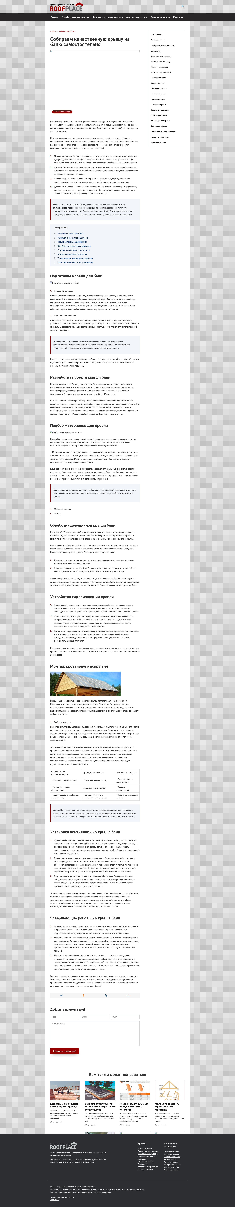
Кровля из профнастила (161, 72)
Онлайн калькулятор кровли (75, 17)
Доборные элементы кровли (163, 45)
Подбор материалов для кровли (72, 242)
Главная (54, 17)
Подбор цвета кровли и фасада (107, 17)
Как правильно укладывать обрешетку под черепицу (64, 1105)
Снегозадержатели (160, 17)
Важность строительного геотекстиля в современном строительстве (100, 1106)
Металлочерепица (158, 94)
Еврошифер (155, 51)
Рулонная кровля (158, 99)
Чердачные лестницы (160, 137)
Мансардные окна (158, 78)
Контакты (178, 17)
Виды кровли (156, 35)
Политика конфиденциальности (62, 1197)
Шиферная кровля (158, 142)
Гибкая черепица (158, 40)
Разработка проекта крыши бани (72, 238)
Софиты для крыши (159, 115)
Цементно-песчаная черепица (163, 131)
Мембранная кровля (159, 88)
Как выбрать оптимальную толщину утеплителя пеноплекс (134, 1106)
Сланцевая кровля (158, 105)
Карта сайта (54, 1200)
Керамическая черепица (161, 56)
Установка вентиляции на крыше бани (75, 258)
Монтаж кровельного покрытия (72, 254)
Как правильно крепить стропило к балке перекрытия (167, 1106)
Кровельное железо (159, 67)
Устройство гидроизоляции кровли (73, 250)
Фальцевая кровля (159, 126)
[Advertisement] (166, 188)
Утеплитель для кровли (160, 121)
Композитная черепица (161, 62)
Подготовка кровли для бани (70, 234)
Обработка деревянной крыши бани (74, 246)
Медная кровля (157, 83)
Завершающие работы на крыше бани (75, 262)
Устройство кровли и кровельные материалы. (76, 1187)
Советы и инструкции (136, 17)
